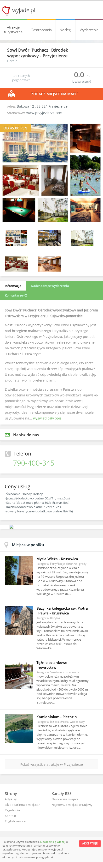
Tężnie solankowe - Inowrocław (52, 665)
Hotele (12, 61)
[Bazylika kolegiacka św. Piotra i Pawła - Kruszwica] (19, 620)
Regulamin (12, 810)
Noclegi (65, 29)
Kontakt (10, 815)
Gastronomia (41, 29)
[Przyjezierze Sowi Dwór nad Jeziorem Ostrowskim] (51, 223)
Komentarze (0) (16, 295)
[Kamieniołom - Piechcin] (19, 728)
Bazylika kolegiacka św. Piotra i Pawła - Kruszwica (62, 610)
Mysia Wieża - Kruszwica (57, 558)
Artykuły (11, 799)
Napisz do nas (26, 434)
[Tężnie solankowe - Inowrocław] (19, 674)
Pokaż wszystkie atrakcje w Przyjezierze (51, 764)
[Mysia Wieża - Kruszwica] (19, 570)
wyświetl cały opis (47, 418)
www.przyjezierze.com (44, 112)
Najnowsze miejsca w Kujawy (72, 804)
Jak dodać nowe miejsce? (22, 804)
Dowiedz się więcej (53, 842)
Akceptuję (90, 843)
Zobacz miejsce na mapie (54, 93)
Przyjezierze (55, 56)
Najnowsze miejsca (65, 799)
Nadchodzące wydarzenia (50, 286)
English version (15, 821)
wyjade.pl (23, 10)
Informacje (13, 286)
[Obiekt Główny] (82, 245)
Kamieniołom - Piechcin (56, 716)
